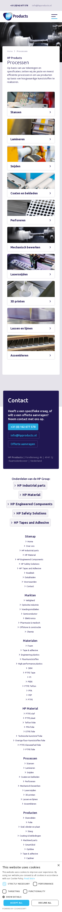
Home (10, 51)
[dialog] (31, 887)
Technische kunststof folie (30, 736)
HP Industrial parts (30, 550)
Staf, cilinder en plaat (30, 827)
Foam (30, 646)
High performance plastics (30, 664)
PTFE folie (30, 749)
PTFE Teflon (30, 686)
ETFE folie (30, 731)
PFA (30, 690)
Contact (30, 586)
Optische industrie (30, 605)
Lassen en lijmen (30, 799)
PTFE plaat (30, 718)
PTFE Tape (30, 672)
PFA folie (30, 727)
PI (30, 677)
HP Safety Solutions (30, 564)
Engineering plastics (30, 655)
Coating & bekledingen (30, 836)
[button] (54, 16)
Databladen (30, 577)
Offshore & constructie (30, 627)
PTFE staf (30, 713)
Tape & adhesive (30, 650)
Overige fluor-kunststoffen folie (30, 740)
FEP (30, 695)
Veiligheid (30, 600)
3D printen (30, 795)
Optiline (30, 849)
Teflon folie (30, 722)
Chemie (30, 632)
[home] (17, 16)
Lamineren (30, 768)
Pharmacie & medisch (30, 623)
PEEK (30, 681)
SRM (30, 668)
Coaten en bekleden (30, 777)
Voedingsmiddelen (30, 609)
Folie (30, 822)
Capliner (30, 858)
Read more (29, 878)
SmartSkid (30, 845)
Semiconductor (30, 614)
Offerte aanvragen (23, 444)
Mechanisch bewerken (30, 786)
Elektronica (30, 618)
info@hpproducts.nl (42, 5)
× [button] (58, 865)
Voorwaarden (30, 582)
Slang (30, 831)
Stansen (30, 763)
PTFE (30, 699)
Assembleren (30, 804)
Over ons (30, 546)
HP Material (30, 555)
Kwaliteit (30, 573)
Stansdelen (30, 818)
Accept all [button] (16, 902)
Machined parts (30, 840)
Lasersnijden (30, 790)
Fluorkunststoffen (30, 659)
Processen (22, 51)
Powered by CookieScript (14, 908)
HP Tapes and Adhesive (30, 568)
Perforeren (30, 781)
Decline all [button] (44, 902)
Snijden (30, 772)
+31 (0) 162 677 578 (23, 426)
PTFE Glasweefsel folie (30, 745)
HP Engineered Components (30, 559)
